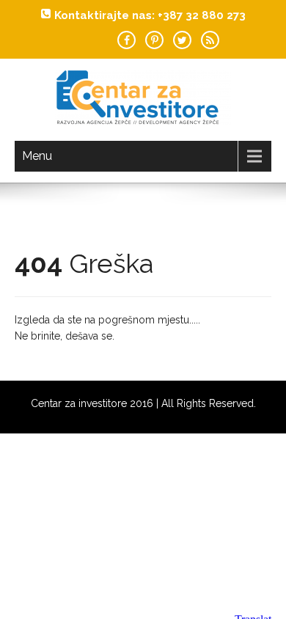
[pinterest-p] (154, 40)
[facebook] (126, 40)
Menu (37, 156)
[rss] (210, 40)
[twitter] (182, 40)
